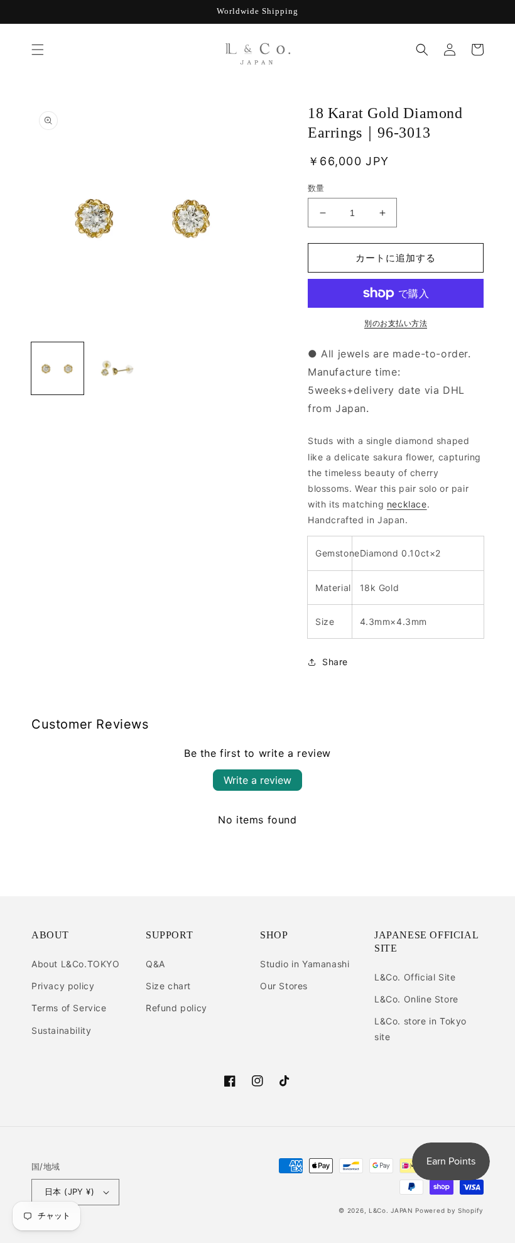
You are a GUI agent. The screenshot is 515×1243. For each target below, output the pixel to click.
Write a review (257, 780)
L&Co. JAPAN (391, 1210)
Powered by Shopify (449, 1210)
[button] (38, 49)
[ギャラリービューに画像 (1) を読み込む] (57, 368)
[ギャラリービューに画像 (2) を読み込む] (116, 368)
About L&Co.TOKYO (75, 963)
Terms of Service (69, 1007)
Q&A (155, 963)
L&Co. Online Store (416, 999)
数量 (316, 188)
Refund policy (176, 1007)
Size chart (168, 985)
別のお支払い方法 (395, 323)
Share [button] (335, 661)
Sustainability (61, 1030)
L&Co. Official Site (414, 977)
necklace (407, 504)
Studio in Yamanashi (304, 963)
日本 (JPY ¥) (69, 1191)
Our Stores (284, 985)
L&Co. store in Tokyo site (420, 1029)
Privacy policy (62, 985)
